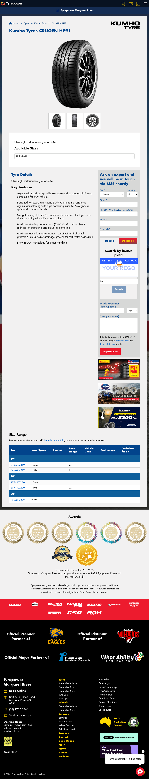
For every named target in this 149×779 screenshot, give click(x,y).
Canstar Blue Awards (109, 702)
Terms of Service (108, 344)
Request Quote (110, 351)
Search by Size (66, 687)
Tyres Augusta (105, 683)
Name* (103, 200)
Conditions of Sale (38, 774)
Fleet (62, 744)
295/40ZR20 (18, 487)
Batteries (63, 717)
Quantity (131, 190)
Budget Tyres (105, 706)
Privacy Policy (122, 340)
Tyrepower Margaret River (76, 10)
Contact (63, 736)
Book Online (66, 740)
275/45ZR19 (18, 470)
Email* (103, 219)
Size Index (104, 679)
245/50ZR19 (18, 464)
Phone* (116, 209)
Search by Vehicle (68, 683)
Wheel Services (66, 725)
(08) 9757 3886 (18, 709)
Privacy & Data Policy (21, 774)
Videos (63, 752)
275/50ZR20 (18, 482)
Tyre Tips (63, 698)
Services (64, 714)
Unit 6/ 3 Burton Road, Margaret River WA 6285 (22, 700)
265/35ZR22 (18, 500)
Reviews (64, 756)
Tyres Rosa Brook (107, 698)
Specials (64, 733)
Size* (102, 190)
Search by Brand (67, 691)
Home (15, 23)
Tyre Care (63, 694)
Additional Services (68, 729)
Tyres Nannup (105, 694)
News (62, 748)
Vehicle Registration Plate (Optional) (109, 305)
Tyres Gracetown (107, 690)
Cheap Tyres (105, 709)
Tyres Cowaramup (108, 687)
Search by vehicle (54, 440)
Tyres (62, 679)
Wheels (63, 702)
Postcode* (105, 229)
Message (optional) (109, 316)
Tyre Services (65, 721)
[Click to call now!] (123, 3)
